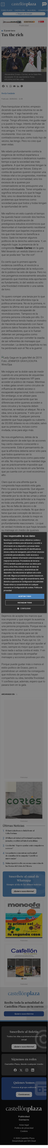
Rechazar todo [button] (25, 603)
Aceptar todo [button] (24, 596)
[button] (24, 608)
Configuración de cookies (24, 588)
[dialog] (24, 572)
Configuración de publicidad (32, 582)
